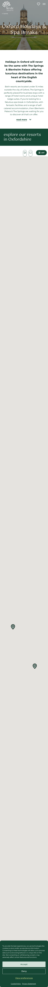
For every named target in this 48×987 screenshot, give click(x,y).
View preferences (24, 978)
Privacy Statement (29, 984)
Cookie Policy (16, 984)
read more (21, 119)
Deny (24, 971)
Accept (24, 964)
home (5, 13)
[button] (13, 627)
